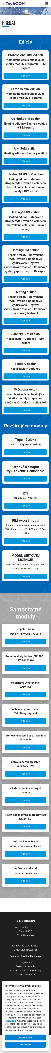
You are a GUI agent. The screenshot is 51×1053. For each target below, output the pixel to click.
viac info (25, 75)
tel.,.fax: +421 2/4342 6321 (25, 945)
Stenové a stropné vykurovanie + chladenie (25, 469)
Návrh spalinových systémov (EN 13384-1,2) (25, 816)
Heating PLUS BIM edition (26, 174)
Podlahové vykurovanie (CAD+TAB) (25, 684)
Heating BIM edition (25, 250)
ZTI (25, 493)
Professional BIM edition (25, 55)
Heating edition (25, 292)
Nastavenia (25, 1044)
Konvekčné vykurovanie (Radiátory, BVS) (25, 764)
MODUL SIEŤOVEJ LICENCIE (25, 558)
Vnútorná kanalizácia (26, 841)
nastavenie (10, 1021)
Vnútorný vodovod (25, 868)
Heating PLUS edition (25, 212)
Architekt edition (25, 148)
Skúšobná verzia (25, 389)
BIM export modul (25, 520)
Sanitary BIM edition (25, 334)
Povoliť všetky (25, 1037)
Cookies (28, 1030)
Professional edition (25, 89)
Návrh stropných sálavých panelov (26, 790)
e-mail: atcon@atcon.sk (25, 949)
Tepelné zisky (25, 440)
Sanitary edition (26, 364)
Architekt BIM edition (26, 118)
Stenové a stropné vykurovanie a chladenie (25, 737)
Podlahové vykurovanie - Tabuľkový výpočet (25, 711)
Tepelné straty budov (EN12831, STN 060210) (25, 658)
